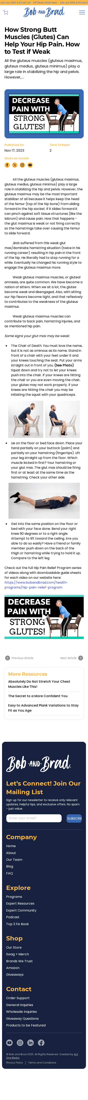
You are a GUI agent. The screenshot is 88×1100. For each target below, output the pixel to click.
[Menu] (82, 12)
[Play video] (44, 617)
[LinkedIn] (30, 1042)
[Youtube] (9, 1042)
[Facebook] (41, 1042)
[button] (5, 12)
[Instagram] (20, 1042)
